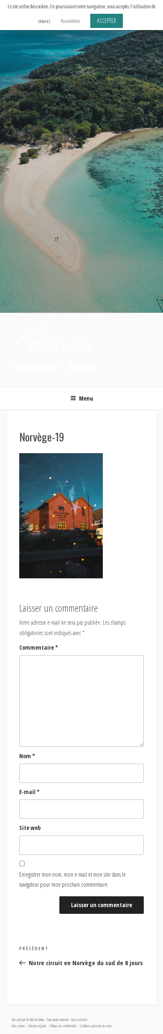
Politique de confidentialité (63, 1026)
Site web (30, 828)
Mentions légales (37, 1026)
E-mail (29, 792)
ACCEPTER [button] (106, 21)
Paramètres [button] (70, 21)
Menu (86, 398)
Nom (27, 756)
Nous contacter (79, 1019)
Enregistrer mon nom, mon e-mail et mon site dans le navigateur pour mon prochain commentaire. (72, 879)
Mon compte (18, 1026)
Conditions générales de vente (96, 1026)
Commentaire (38, 647)
